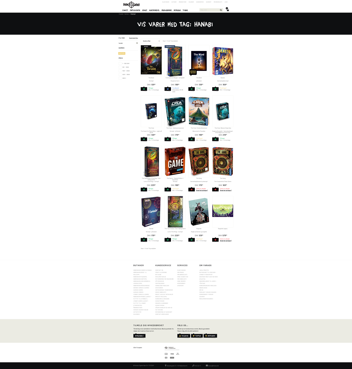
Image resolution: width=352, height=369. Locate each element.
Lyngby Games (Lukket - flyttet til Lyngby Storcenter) (141, 303)
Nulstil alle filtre (133, 38)
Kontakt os (159, 270)
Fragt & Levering (161, 272)
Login (226, 2)
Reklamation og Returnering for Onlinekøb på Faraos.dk (164, 279)
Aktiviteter (137, 312)
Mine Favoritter (182, 277)
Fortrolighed (159, 283)
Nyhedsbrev (181, 283)
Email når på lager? (202, 190)
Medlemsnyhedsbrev (206, 299)
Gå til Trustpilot (137, 347)
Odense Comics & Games (141, 288)
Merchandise (154, 10)
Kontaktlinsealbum (162, 314)
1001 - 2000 (126, 71)
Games (127, 14)
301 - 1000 (125, 67)
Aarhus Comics (138, 292)
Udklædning (167, 10)
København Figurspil (140, 277)
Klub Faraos (165, 2)
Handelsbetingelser (162, 286)
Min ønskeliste (218, 2)
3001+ (124, 78)
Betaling (158, 275)
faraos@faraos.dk (213, 366)
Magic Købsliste (160, 292)
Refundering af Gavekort (163, 312)
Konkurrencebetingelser (207, 286)
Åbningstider (182, 2)
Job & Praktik (204, 270)
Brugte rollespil (161, 297)
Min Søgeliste (182, 279)
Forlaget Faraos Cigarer (207, 292)
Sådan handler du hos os (163, 308)
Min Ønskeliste (182, 275)
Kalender (191, 2)
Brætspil (133, 14)
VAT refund (159, 310)
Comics (125, 10)
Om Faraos (205, 265)
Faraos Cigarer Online (140, 310)
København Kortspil (140, 279)
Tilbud (185, 10)
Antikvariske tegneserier (164, 290)
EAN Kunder (159, 288)
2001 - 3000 (126, 75)
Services (182, 265)
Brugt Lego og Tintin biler (164, 294)
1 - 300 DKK (125, 63)
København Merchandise (141, 286)
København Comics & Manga (142, 270)
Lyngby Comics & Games (141, 294)
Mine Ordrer (181, 281)
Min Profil (180, 272)
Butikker (174, 2)
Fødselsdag (203, 288)
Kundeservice (200, 2)
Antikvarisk (135, 10)
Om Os (201, 290)
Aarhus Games (138, 290)
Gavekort (208, 2)
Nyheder (177, 10)
